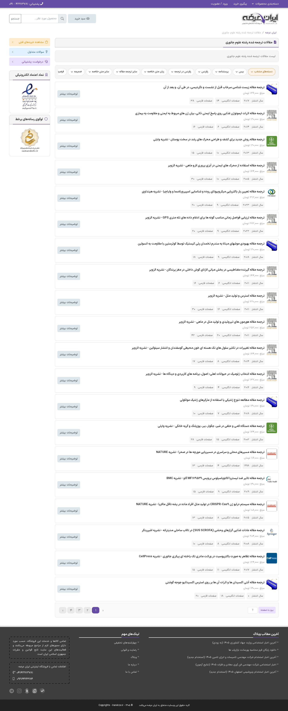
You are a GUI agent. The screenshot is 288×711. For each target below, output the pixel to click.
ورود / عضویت (219, 4)
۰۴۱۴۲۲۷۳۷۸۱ (25, 673)
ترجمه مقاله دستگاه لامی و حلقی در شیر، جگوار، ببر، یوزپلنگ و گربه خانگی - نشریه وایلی (211, 426)
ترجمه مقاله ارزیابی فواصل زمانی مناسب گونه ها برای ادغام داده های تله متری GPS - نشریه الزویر (204, 218)
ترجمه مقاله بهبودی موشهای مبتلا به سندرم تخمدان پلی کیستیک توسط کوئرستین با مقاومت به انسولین (201, 244)
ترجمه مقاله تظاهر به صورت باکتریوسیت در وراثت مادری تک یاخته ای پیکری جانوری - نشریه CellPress (201, 556)
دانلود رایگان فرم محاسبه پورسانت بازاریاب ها (252, 650)
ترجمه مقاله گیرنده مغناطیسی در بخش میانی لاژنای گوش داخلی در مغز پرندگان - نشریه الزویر (206, 270)
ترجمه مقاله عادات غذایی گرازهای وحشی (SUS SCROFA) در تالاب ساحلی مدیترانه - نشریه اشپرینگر (203, 530)
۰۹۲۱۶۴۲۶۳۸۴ (25, 679)
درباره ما (132, 665)
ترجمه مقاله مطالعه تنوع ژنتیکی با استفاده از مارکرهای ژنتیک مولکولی (222, 400)
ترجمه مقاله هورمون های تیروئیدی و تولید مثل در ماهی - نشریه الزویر (221, 322)
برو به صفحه (267, 610)
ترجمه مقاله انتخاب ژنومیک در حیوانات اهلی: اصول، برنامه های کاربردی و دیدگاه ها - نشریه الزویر (205, 374)
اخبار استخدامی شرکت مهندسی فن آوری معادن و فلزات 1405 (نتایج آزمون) (236, 665)
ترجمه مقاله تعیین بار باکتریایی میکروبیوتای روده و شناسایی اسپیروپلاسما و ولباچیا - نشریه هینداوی (203, 191)
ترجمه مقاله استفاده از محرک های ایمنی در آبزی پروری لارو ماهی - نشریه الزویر (216, 165)
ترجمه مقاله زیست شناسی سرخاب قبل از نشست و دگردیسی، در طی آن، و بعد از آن (213, 87)
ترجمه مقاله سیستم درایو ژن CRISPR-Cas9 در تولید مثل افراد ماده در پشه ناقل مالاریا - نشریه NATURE (200, 504)
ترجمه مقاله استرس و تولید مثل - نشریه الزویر (236, 296)
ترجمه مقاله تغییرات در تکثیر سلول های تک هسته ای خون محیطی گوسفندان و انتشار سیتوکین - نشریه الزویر (198, 348)
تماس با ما (131, 672)
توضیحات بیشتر (69, 94)
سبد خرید (80, 19)
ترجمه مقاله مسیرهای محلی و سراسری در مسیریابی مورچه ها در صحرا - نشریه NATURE (210, 452)
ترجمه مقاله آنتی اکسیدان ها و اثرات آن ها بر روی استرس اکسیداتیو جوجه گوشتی (214, 582)
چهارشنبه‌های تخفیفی (125, 643)
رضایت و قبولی (129, 650)
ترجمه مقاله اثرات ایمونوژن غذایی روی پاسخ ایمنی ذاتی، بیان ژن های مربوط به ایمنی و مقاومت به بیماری (199, 113)
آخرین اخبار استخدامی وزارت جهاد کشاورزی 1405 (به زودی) (244, 643)
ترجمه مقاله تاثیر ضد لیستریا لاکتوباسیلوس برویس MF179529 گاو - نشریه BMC (215, 478)
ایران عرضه (270, 33)
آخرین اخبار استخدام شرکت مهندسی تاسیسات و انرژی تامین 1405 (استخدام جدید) (231, 657)
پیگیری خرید (240, 4)
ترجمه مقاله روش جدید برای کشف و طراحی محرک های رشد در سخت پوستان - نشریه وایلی (208, 139)
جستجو (15, 19)
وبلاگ (134, 657)
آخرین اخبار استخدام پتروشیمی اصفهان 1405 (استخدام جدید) (242, 672)
